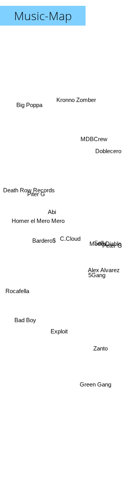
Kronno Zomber (77, 98)
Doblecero (108, 146)
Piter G (37, 181)
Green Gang (96, 386)
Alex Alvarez (104, 275)
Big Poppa (29, 101)
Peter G (112, 238)
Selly (100, 252)
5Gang (97, 282)
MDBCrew (93, 136)
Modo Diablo (105, 244)
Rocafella (16, 290)
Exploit (63, 341)
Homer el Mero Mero (38, 217)
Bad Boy (24, 318)
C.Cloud (70, 238)
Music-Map (43, 16)
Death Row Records (29, 196)
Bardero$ (44, 239)
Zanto (100, 347)
